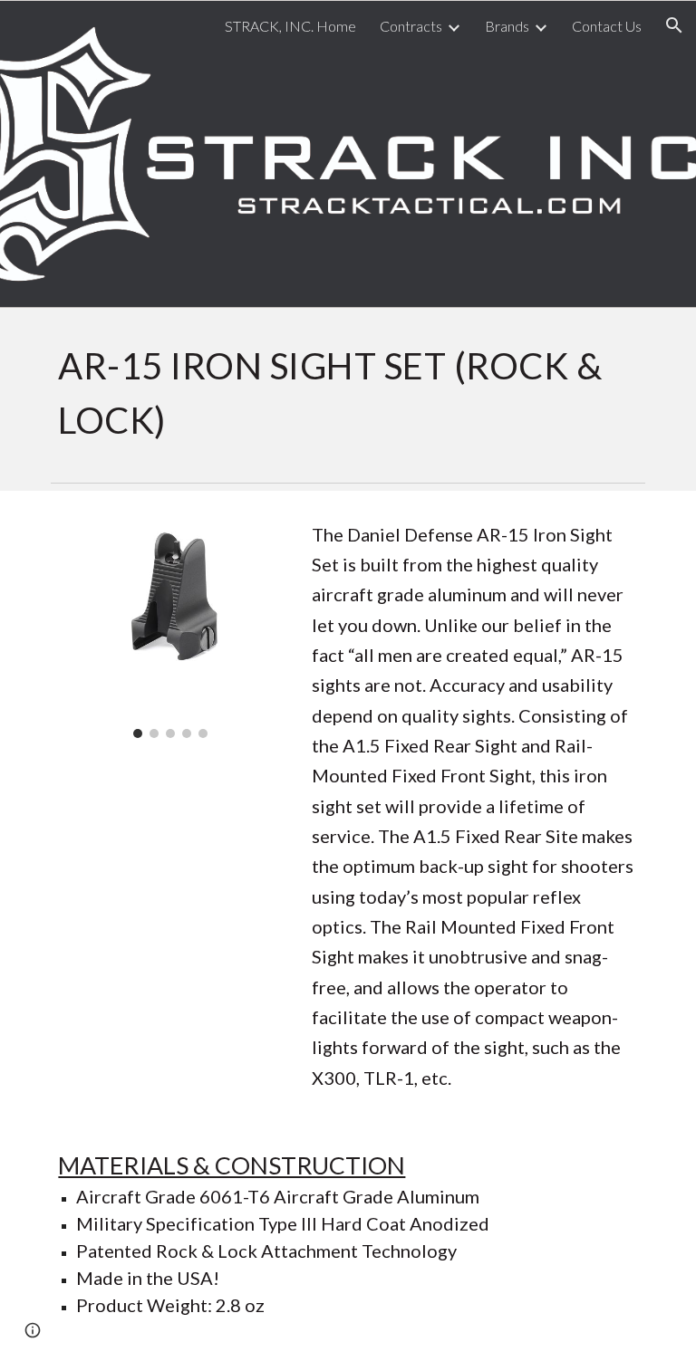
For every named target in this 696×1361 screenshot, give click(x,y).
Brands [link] (507, 25)
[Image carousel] (170, 626)
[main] (347, 391)
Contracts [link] (411, 25)
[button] (674, 25)
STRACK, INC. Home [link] (290, 25)
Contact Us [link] (607, 25)
